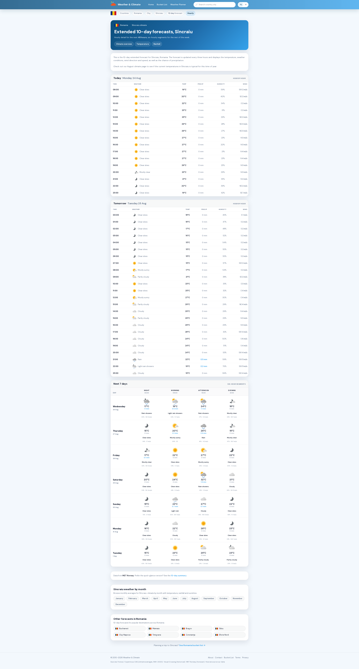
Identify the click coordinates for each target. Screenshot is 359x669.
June (174, 598)
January (119, 598)
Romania (138, 13)
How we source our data (215, 662)
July (184, 598)
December (120, 604)
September (208, 598)
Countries (124, 13)
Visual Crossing (170, 662)
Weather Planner (178, 4)
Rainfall (157, 44)
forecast (175, 13)
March (145, 598)
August (195, 598)
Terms (238, 657)
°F (246, 5)
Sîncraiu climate (139, 25)
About (210, 657)
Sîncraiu (159, 13)
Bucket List (162, 4)
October (223, 598)
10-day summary (179, 575)
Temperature (143, 44)
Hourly (190, 13)
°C (241, 5)
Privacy (245, 657)
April (155, 598)
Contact (218, 657)
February (132, 598)
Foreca (120, 662)
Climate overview (124, 44)
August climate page (136, 66)
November (237, 598)
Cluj (148, 13)
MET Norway (128, 575)
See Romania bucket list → (192, 645)
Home (151, 4)
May (165, 598)
